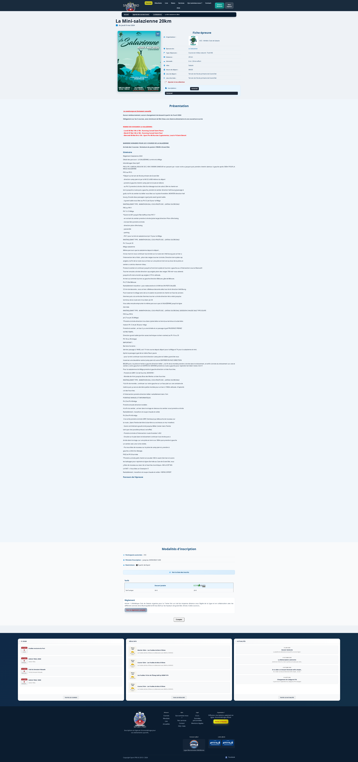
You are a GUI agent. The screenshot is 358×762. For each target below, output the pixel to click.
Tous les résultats (179, 697)
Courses (148, 3)
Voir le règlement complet (135, 610)
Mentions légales (197, 723)
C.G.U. (197, 716)
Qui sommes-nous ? (194, 3)
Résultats (158, 3)
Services (181, 3)
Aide (178, 8)
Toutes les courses (71, 697)
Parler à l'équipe (221, 721)
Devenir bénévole (219, 5)
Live (166, 3)
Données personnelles (197, 719)
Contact (208, 3)
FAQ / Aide (181, 726)
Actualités (166, 724)
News (173, 3)
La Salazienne (193, 49)
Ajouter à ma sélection (176, 82)
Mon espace (229, 5)
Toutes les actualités (287, 697)
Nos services (181, 720)
